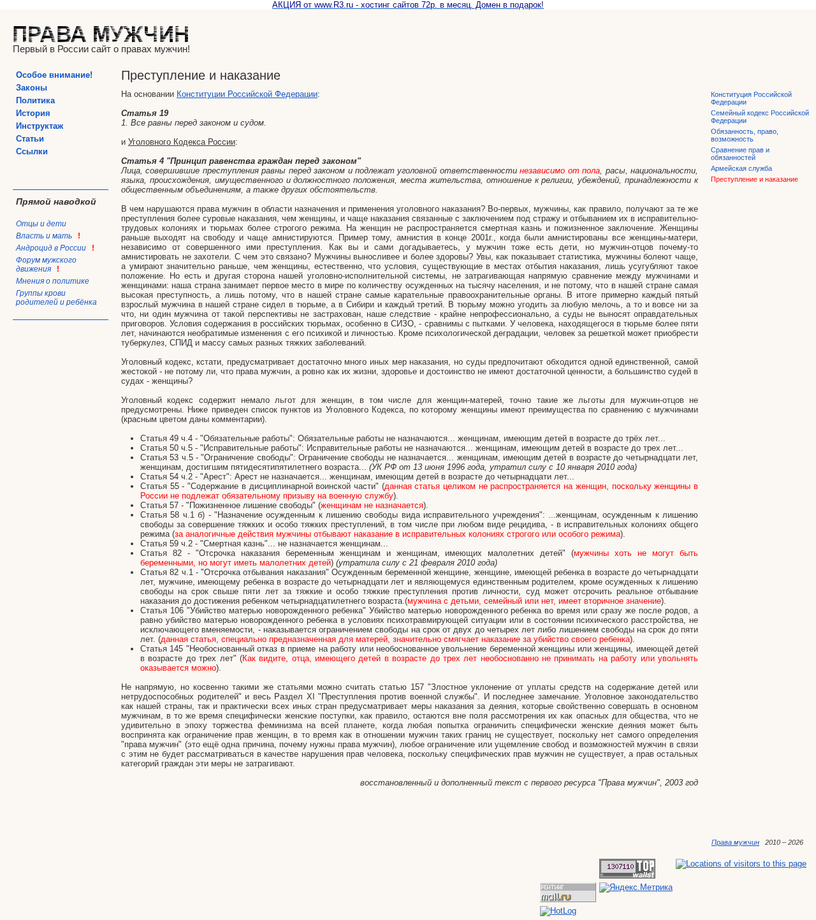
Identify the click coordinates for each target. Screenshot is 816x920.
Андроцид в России (55, 248)
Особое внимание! (54, 75)
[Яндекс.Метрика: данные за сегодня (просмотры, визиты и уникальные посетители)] (636, 887)
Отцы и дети (41, 223)
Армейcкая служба (741, 168)
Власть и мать (48, 235)
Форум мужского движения (46, 265)
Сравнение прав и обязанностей (740, 153)
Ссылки (32, 151)
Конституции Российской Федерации (247, 94)
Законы (31, 87)
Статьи (30, 138)
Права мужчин (735, 842)
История (33, 113)
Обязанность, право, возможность (744, 135)
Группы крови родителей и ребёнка (56, 298)
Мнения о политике (52, 281)
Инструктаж (39, 126)
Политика (35, 100)
